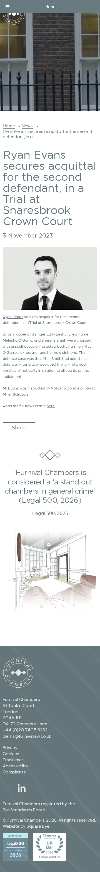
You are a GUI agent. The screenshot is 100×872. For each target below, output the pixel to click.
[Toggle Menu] (7, 6)
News (27, 125)
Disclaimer (13, 760)
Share (19, 427)
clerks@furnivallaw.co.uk (27, 736)
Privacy (10, 747)
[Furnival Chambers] (14, 14)
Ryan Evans (13, 316)
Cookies (11, 754)
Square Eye (38, 826)
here (51, 405)
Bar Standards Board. (24, 810)
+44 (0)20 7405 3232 (25, 730)
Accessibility (15, 766)
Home (9, 125)
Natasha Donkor (65, 388)
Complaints (14, 772)
